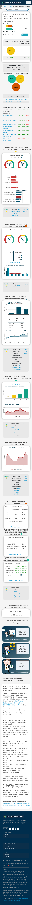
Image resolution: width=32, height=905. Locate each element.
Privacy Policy (6, 900)
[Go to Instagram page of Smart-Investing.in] (16, 828)
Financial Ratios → (16, 262)
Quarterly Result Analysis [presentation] (11, 846)
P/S (11, 259)
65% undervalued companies (16, 288)
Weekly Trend (16, 384)
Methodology (25, 898)
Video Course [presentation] (8, 837)
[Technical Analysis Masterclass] (16, 634)
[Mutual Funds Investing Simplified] (16, 650)
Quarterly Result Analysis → (16, 580)
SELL (16, 87)
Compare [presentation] (7, 856)
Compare (24, 34)
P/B (11, 257)
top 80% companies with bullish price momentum (16, 430)
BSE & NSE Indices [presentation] (9, 848)
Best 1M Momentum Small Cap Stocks (16, 102)
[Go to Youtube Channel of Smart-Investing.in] (10, 828)
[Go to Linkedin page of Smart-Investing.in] (18, 828)
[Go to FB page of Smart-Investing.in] (13, 828)
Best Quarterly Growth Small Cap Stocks (16, 99)
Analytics (9, 6)
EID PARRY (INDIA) (8, 115)
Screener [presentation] (7, 854)
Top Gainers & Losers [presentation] (10, 843)
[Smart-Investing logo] (11, 2)
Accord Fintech (17, 898)
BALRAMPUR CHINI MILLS (9, 118)
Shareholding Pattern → (16, 554)
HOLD (20, 79)
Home (4, 6)
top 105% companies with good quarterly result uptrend (15, 594)
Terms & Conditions (15, 900)
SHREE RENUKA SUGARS (9, 124)
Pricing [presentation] (6, 834)
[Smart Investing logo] (13, 817)
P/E (11, 255)
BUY (11, 79)
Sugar (23, 32)
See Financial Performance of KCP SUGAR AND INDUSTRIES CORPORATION (13, 703)
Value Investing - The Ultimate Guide (16, 367)
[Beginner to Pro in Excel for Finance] (16, 666)
